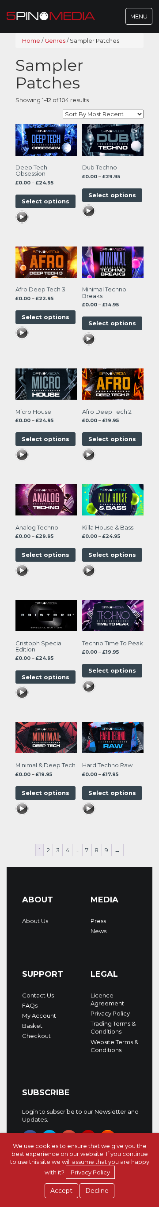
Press (98, 920)
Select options (45, 201)
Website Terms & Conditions (114, 1045)
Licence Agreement (107, 999)
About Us (35, 920)
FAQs (30, 1005)
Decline (97, 1191)
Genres (55, 40)
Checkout (36, 1035)
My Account (39, 1015)
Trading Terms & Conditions (113, 1027)
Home (31, 40)
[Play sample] (22, 217)
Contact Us (38, 995)
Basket (32, 1025)
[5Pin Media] (51, 15)
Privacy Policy (110, 1013)
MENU (141, 18)
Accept (61, 1191)
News (98, 931)
